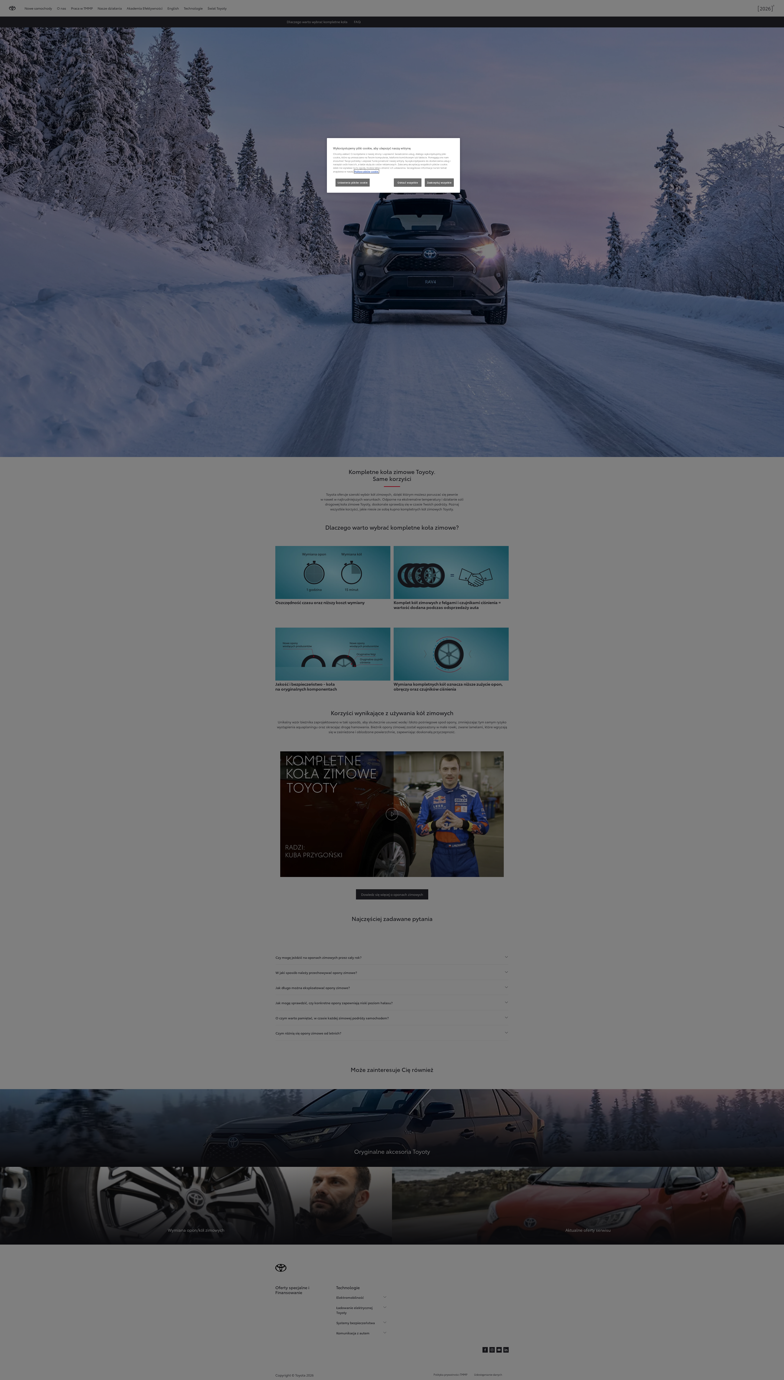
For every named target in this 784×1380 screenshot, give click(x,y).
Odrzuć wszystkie (408, 182)
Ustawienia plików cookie (353, 182)
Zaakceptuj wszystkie (439, 182)
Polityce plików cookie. (366, 171)
